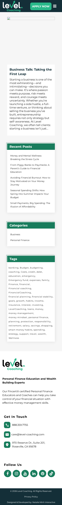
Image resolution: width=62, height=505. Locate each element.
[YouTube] (25, 473)
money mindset (18, 317)
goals (12, 301)
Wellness (14, 338)
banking (14, 267)
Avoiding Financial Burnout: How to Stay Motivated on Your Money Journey (30, 181)
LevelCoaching (17, 309)
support (24, 334)
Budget (24, 267)
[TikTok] (52, 473)
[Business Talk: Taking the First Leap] (31, 41)
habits (29, 301)
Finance (13, 284)
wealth (42, 334)
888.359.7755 (20, 424)
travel (33, 334)
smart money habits (20, 329)
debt (39, 272)
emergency (28, 276)
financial (24, 284)
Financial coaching (20, 288)
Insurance (14, 305)
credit (31, 272)
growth (20, 301)
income (39, 301)
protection (27, 321)
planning (14, 321)
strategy (13, 334)
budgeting (36, 267)
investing (37, 305)
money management (21, 313)
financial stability (42, 296)
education (15, 276)
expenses (35, 280)
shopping (46, 325)
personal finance (38, 317)
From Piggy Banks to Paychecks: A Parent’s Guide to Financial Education (29, 168)
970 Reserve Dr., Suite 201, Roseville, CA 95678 (28, 444)
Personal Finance (19, 240)
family (45, 280)
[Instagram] (17, 473)
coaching (14, 272)
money (39, 309)
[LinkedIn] (34, 473)
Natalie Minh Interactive (43, 502)
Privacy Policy (31, 496)
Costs (24, 272)
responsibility (42, 321)
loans (31, 309)
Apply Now (41, 6)
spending (39, 329)
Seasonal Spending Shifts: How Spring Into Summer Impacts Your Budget (29, 194)
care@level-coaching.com (27, 434)
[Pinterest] (43, 473)
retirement (15, 325)
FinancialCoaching (20, 292)
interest (26, 305)
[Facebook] (8, 473)
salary (26, 325)
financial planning (20, 296)
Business (15, 234)
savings (35, 325)
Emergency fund (18, 280)
